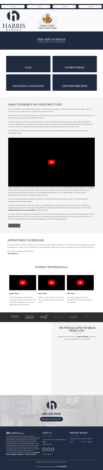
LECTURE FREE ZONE (74, 86)
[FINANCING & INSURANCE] (28, 79)
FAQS (28, 67)
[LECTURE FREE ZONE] (74, 79)
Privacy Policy (63, 462)
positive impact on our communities (21, 210)
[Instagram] (48, 449)
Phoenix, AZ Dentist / (45, 42)
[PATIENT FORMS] (74, 60)
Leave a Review (47, 454)
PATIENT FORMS (74, 67)
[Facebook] (44, 449)
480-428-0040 (83, 337)
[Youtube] (52, 449)
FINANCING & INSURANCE (28, 86)
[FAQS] (28, 60)
